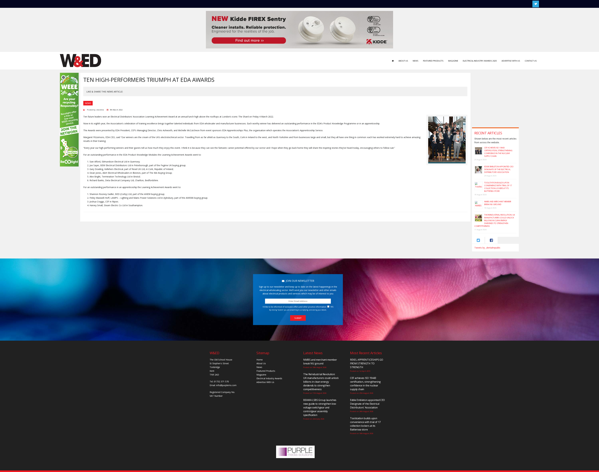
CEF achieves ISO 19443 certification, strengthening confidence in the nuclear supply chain (498, 151)
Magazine (453, 60)
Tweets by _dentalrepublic (487, 247)
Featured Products (433, 60)
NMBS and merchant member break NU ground (497, 203)
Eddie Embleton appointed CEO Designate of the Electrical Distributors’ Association (498, 169)
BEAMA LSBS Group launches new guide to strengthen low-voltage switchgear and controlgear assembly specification (319, 407)
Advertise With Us (511, 60)
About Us (403, 60)
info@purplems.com (226, 385)
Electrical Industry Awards (269, 378)
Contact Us (531, 60)
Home (259, 359)
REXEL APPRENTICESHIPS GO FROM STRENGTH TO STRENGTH (366, 363)
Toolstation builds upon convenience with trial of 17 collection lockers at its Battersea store (498, 186)
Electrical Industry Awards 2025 (480, 60)
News (415, 60)
